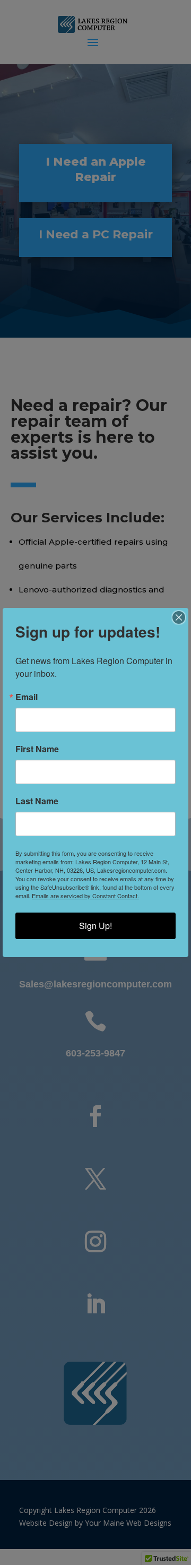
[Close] (178, 617)
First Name (37, 749)
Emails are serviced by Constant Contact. (85, 895)
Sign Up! (95, 925)
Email (26, 697)
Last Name (36, 801)
